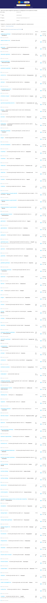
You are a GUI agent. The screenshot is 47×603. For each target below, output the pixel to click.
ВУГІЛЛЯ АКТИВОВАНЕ (15, 144)
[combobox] (21, 5)
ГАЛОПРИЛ (16, 151)
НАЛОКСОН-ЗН (16, 443)
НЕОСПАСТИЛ (13, 485)
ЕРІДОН (15, 297)
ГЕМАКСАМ (16, 165)
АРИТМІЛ (15, 82)
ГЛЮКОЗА (13, 186)
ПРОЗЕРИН (15, 547)
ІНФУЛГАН (15, 325)
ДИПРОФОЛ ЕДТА (17, 241)
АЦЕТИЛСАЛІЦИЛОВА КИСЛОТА (17, 103)
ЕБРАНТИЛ (12, 276)
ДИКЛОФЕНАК (14, 228)
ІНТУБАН (13, 318)
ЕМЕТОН (13, 283)
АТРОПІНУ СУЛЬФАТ (17, 96)
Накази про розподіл (9, 26)
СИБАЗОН (13, 575)
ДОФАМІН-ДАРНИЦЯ (17, 262)
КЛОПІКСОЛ (16, 360)
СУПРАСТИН (15, 589)
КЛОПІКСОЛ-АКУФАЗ (17, 367)
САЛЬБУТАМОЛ (17, 568)
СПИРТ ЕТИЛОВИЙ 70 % (16, 582)
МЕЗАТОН (16, 422)
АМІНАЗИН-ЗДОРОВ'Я (15, 54)
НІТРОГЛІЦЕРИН (16, 492)
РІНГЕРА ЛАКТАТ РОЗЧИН (15, 554)
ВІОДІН (12, 137)
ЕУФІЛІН (15, 304)
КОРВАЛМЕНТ (10, 374)
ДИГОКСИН (15, 221)
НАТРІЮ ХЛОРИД (15, 471)
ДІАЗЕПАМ (14, 255)
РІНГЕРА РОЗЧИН (14, 561)
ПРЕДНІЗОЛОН (15, 540)
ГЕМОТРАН (17, 172)
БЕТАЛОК (16, 116)
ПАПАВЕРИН (16, 506)
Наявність (3, 26)
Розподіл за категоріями (5, 37)
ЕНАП (12, 290)
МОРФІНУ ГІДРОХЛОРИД (15, 436)
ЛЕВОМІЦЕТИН (12, 394)
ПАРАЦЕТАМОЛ (15, 513)
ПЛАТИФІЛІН (16, 533)
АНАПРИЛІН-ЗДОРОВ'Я (12, 68)
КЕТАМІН (13, 353)
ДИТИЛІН (17, 248)
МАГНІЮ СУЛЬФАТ (17, 415)
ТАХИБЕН (12, 596)
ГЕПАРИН (15, 179)
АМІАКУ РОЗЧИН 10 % (10, 40)
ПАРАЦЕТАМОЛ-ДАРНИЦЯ (15, 519)
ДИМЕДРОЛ (15, 235)
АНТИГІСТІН (17, 75)
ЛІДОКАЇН (13, 401)
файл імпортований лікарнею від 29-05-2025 (14, 29)
